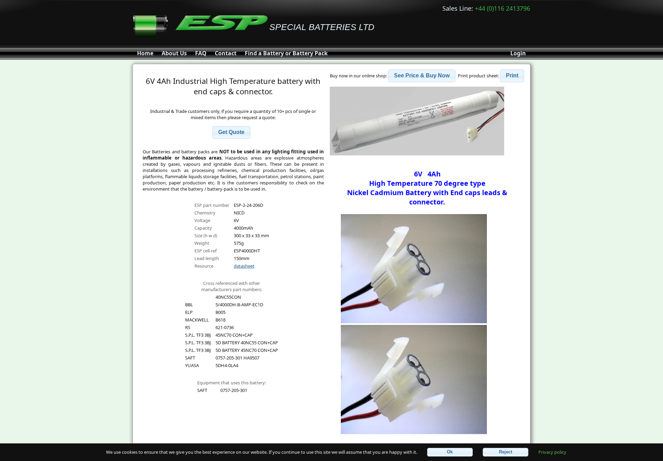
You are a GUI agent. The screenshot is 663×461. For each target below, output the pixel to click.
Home (145, 53)
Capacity (203, 228)
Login (518, 53)
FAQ (200, 53)
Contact (226, 53)
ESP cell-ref (205, 251)
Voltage (202, 220)
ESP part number (211, 205)
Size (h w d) (205, 235)
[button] (231, 132)
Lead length (206, 258)
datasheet (244, 266)
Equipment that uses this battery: (231, 383)
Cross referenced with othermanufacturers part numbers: (231, 286)
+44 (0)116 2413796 (502, 8)
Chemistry (204, 213)
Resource (203, 266)
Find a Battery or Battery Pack (286, 53)
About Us (174, 53)
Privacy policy (552, 452)
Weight (201, 243)
